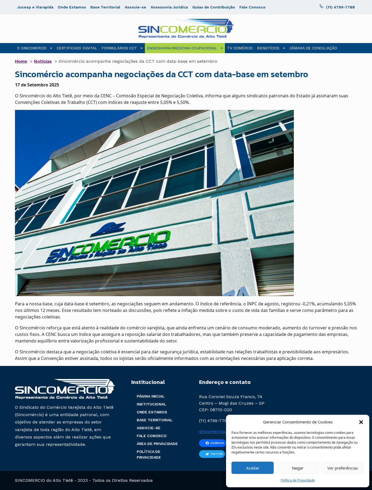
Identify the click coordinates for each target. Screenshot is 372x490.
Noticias (43, 61)
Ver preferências (342, 468)
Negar (297, 468)
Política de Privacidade (298, 480)
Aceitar (252, 468)
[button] (361, 422)
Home (21, 61)
